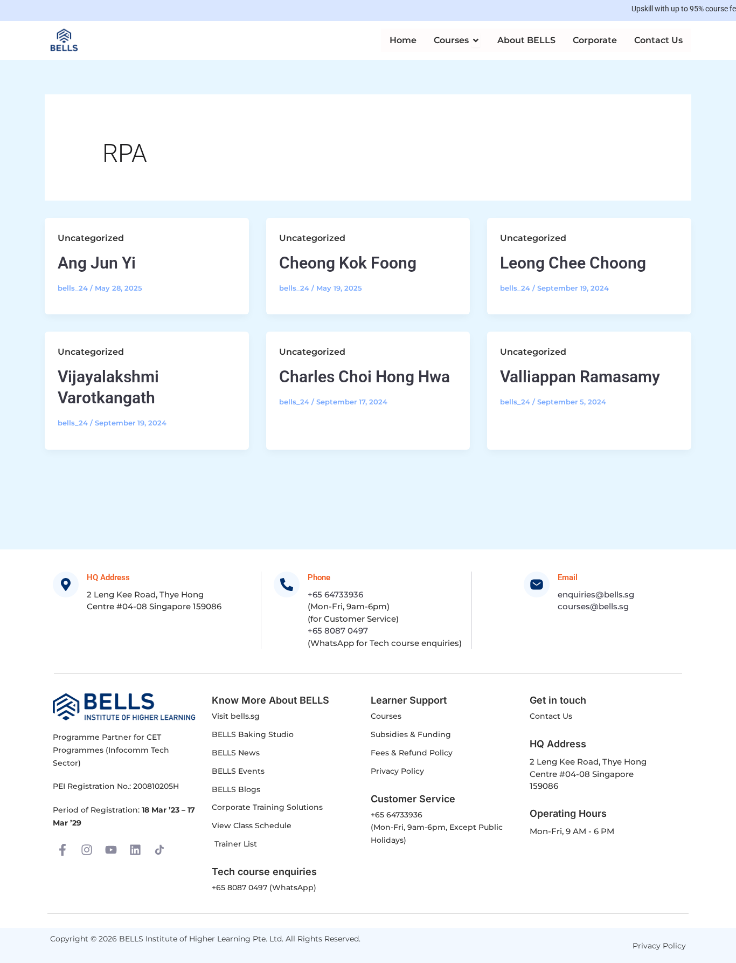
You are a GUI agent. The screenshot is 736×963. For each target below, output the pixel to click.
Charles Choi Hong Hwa (364, 376)
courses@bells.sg (593, 606)
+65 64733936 (335, 594)
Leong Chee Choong (573, 262)
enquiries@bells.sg (596, 594)
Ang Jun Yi (97, 262)
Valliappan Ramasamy (580, 376)
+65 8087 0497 (338, 630)
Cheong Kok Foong (347, 262)
